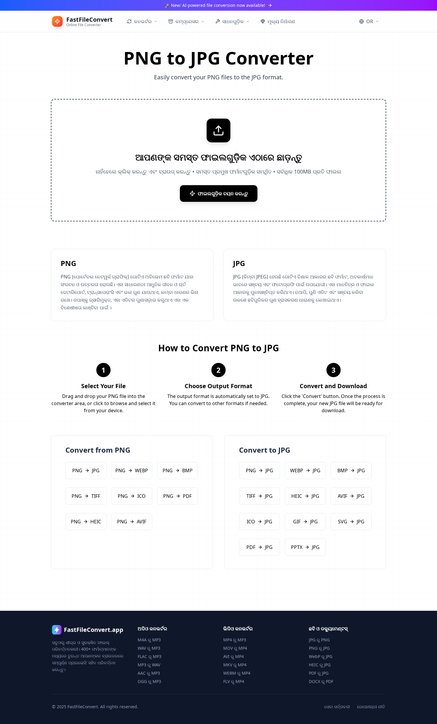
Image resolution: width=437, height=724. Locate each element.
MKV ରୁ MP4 (234, 665)
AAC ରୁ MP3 (149, 673)
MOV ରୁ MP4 (235, 648)
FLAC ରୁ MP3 (149, 656)
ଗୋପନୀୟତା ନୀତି (371, 706)
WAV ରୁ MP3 (149, 648)
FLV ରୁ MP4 (233, 681)
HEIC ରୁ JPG (320, 665)
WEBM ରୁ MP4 (236, 673)
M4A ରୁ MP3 (149, 640)
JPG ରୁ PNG (319, 640)
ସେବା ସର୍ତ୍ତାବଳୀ (337, 706)
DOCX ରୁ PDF (321, 681)
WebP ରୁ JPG (320, 656)
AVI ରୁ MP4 (233, 656)
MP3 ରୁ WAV (149, 665)
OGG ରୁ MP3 (149, 681)
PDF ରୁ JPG (318, 673)
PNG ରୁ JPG (319, 648)
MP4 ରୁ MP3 (234, 640)
